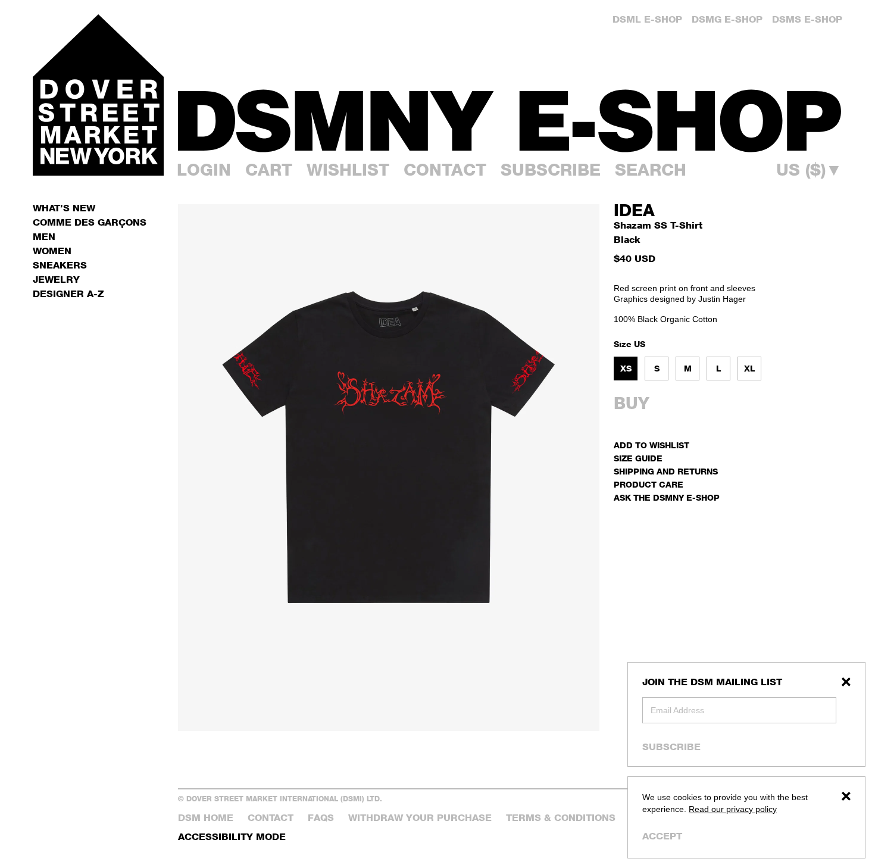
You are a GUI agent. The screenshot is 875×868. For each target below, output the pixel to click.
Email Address (677, 710)
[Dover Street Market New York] (98, 95)
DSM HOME (205, 817)
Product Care (648, 484)
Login (204, 170)
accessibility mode (232, 836)
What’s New (64, 208)
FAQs (321, 817)
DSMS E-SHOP (807, 19)
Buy (631, 403)
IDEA (634, 210)
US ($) (809, 169)
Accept (662, 836)
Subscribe (671, 746)
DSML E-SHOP (647, 19)
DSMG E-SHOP (727, 19)
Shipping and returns (666, 471)
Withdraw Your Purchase (420, 817)
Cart (268, 170)
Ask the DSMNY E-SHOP (667, 497)
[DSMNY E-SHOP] (510, 113)
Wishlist (348, 170)
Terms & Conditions (560, 817)
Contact (445, 170)
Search (650, 170)
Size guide (638, 458)
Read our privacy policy (733, 809)
